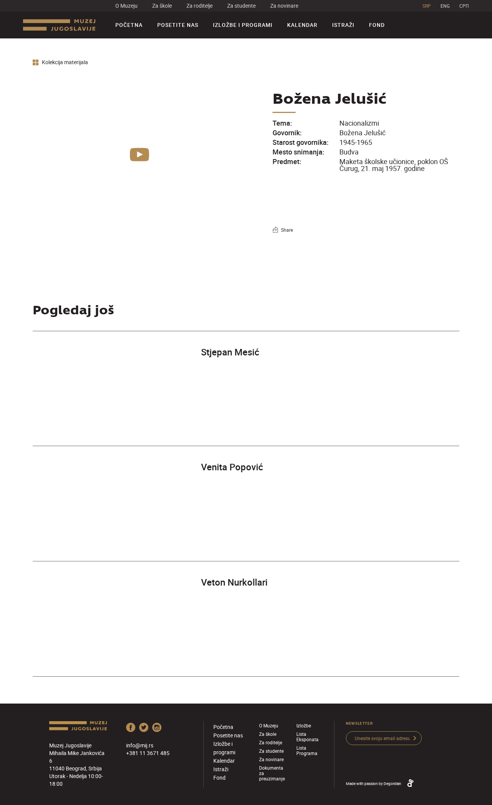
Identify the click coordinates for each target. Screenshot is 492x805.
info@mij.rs (139, 745)
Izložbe (303, 725)
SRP (426, 6)
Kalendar (302, 24)
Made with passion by (373, 783)
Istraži (343, 24)
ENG (445, 6)
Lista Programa (306, 750)
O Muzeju (126, 5)
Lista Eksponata (307, 736)
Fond (377, 24)
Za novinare (284, 5)
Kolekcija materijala (64, 62)
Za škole (162, 5)
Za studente (241, 5)
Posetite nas (177, 24)
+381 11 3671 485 (148, 753)
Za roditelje (199, 5)
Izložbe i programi (243, 24)
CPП (464, 6)
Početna (129, 24)
